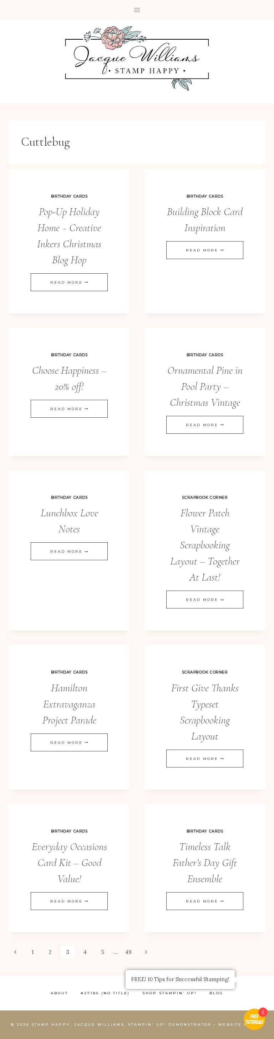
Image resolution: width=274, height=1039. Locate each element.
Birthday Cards (69, 196)
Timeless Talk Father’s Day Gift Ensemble (205, 862)
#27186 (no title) (105, 993)
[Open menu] (137, 9)
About (59, 993)
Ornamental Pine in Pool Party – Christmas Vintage (205, 386)
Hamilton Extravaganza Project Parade (69, 704)
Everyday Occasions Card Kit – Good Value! (69, 862)
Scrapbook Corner (205, 497)
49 (128, 952)
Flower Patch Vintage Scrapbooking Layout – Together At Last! (205, 545)
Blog (216, 993)
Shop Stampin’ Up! (169, 993)
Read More (69, 282)
